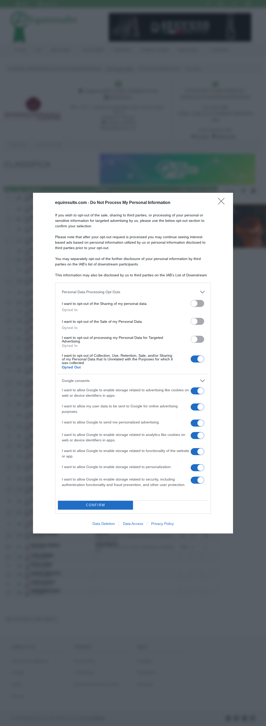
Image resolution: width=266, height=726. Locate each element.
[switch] (197, 303)
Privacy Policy (162, 524)
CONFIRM (95, 505)
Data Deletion (103, 524)
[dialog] (133, 363)
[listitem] (133, 292)
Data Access (133, 524)
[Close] (223, 203)
